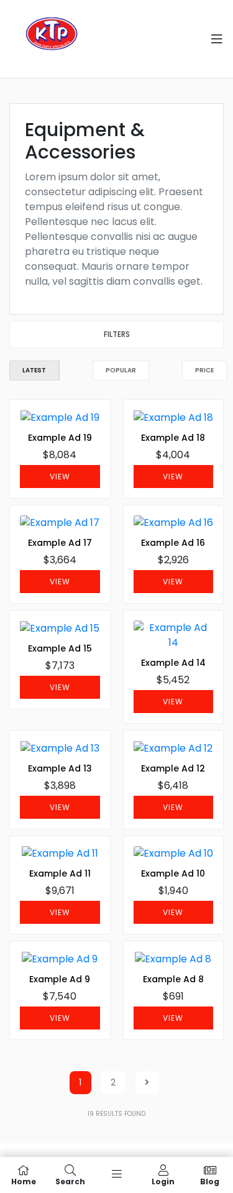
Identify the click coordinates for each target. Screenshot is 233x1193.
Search (70, 1181)
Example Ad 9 (59, 979)
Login (163, 1181)
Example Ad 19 (60, 437)
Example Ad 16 (173, 543)
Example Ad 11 (60, 873)
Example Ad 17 (60, 543)
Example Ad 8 (173, 979)
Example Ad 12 (173, 768)
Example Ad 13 (60, 768)
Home (23, 1181)
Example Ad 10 (173, 873)
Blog (209, 1181)
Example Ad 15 (60, 648)
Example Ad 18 (173, 437)
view (60, 476)
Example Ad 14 (173, 662)
